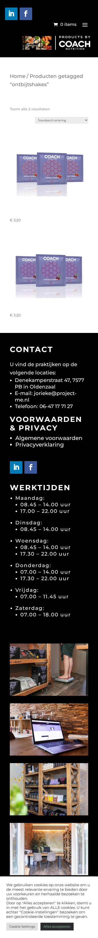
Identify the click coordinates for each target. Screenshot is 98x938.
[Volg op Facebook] (26, 14)
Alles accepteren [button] (57, 926)
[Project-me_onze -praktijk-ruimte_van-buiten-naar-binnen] (49, 873)
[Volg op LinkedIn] (11, 14)
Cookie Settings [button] (22, 926)
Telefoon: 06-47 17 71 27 (44, 406)
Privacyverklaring (39, 444)
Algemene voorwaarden (48, 438)
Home (17, 76)
